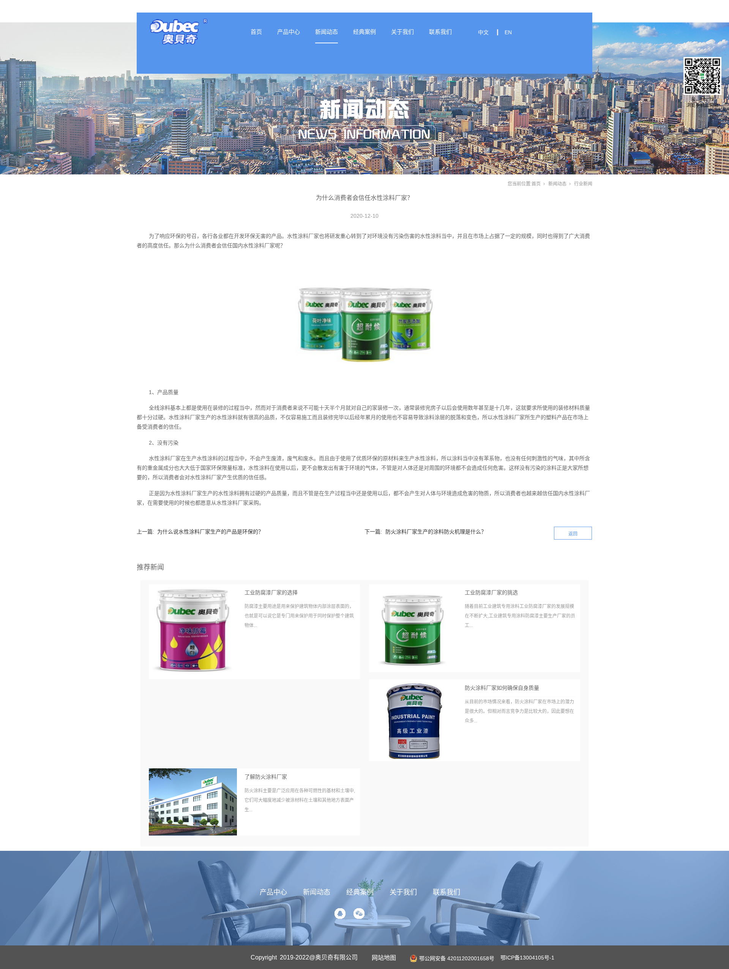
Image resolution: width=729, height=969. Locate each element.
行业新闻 (583, 184)
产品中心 (288, 31)
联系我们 (440, 31)
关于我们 (402, 31)
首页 (256, 31)
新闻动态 (326, 31)
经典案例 (364, 31)
